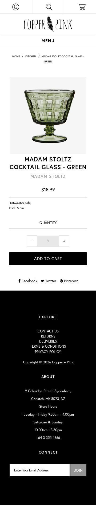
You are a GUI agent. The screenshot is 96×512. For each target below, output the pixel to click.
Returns (48, 336)
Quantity (48, 222)
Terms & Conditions (48, 346)
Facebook (29, 280)
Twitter (50, 280)
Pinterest (70, 280)
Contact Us (48, 331)
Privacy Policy (48, 352)
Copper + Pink (62, 362)
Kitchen (30, 56)
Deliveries (48, 341)
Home (16, 56)
